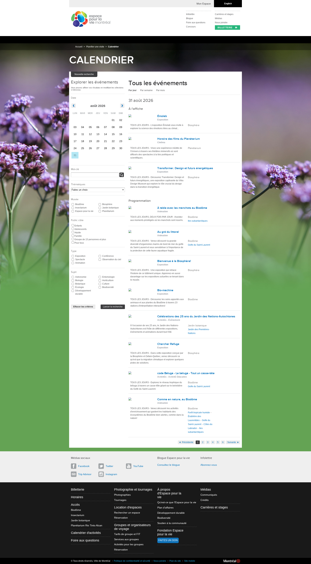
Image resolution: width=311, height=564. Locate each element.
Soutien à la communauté (171, 523)
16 (120, 134)
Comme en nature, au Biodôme (177, 399)
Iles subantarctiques (198, 221)
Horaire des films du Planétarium (178, 139)
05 (90, 127)
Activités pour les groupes (128, 544)
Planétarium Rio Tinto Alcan (86, 525)
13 (97, 134)
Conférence (108, 256)
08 (113, 127)
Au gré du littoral (168, 232)
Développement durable (83, 292)
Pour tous (79, 243)
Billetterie (225, 27)
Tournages (120, 500)
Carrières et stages (224, 14)
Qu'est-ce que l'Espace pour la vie (176, 502)
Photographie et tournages (133, 489)
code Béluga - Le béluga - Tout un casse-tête (186, 373)
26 (90, 148)
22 (113, 141)
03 (75, 127)
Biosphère (107, 204)
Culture (105, 284)
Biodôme (79, 204)
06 (97, 127)
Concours (191, 26)
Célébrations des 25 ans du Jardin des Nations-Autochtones (196, 316)
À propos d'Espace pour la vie (169, 493)
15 (113, 134)
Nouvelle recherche (84, 74)
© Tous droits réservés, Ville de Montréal (90, 561)
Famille (78, 236)
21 (105, 141)
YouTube (138, 466)
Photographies (122, 495)
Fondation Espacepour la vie (170, 532)
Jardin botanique (110, 207)
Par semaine (146, 90)
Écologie (79, 287)
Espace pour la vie (84, 211)
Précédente (187, 442)
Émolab (162, 116)
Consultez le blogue (168, 464)
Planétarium (108, 211)
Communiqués (208, 495)
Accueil (78, 46)
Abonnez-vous (208, 464)
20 (97, 141)
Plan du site (175, 561)
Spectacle (80, 259)
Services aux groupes (126, 539)
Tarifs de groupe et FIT (127, 534)
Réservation (121, 517)
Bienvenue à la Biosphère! (174, 261)
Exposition (80, 256)
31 (75, 155)
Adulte (78, 232)
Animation (80, 263)
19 (90, 141)
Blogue (189, 18)
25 (82, 148)
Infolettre (190, 14)
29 (113, 148)
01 (113, 120)
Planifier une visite (95, 46)
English (228, 3)
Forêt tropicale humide (199, 412)
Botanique (80, 284)
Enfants (78, 225)
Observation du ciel (111, 259)
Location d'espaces (128, 507)
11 (82, 134)
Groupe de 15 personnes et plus (90, 239)
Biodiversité (108, 287)
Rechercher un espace (127, 512)
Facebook (83, 466)
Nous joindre (221, 22)
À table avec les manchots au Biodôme (182, 208)
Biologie (79, 280)
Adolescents (81, 229)
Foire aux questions (195, 22)
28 (105, 148)
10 (75, 134)
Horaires (77, 497)
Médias (218, 18)
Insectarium (81, 207)
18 (82, 141)
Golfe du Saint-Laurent (199, 245)
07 (105, 127)
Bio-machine (165, 290)
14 (105, 134)
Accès (75, 504)
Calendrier (113, 46)
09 (120, 127)
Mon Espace (204, 3)
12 (90, 134)
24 (75, 148)
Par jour (133, 90)
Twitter (109, 466)
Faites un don (168, 540)
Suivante (231, 442)
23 (120, 141)
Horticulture (108, 280)
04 (82, 127)
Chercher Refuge (168, 344)
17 (75, 141)
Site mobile (189, 561)
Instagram (111, 474)
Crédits (204, 500)
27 (97, 148)
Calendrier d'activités (86, 533)
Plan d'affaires (165, 507)
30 (120, 148)
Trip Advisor (84, 474)
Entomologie (108, 277)
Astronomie (80, 277)
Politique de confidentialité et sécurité (132, 561)
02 (120, 120)
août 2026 (97, 106)
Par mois (160, 90)
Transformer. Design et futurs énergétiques (185, 168)
